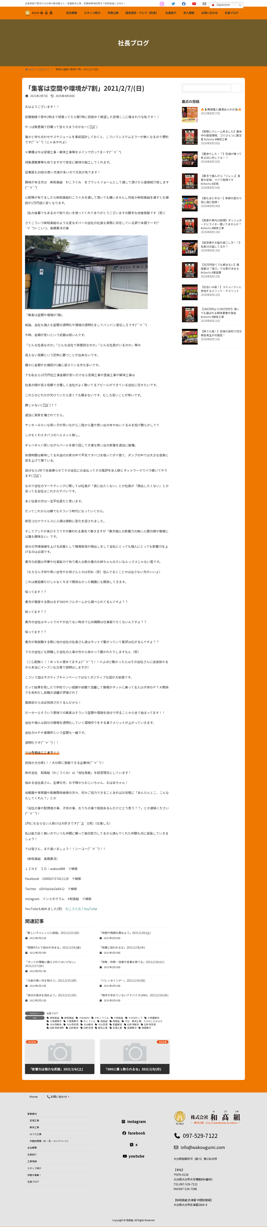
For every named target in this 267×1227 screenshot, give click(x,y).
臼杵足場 (88, 1027)
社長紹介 (32, 1154)
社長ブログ (52, 1013)
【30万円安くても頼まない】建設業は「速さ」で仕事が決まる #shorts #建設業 (220, 268)
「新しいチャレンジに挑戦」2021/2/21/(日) (52, 933)
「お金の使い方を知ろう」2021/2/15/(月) (50, 980)
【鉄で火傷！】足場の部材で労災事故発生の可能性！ (221, 333)
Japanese (222, 4)
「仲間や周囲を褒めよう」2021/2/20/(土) (125, 933)
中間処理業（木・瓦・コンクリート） (50, 1141)
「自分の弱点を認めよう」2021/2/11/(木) (50, 995)
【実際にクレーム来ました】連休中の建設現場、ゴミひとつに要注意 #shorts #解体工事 (221, 135)
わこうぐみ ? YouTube (81, 908)
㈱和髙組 (69, 1017)
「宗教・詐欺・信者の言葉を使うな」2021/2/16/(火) (131, 962)
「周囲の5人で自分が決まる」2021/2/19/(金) (53, 947)
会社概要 (32, 1147)
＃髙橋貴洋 (72, 1021)
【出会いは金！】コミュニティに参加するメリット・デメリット (221, 289)
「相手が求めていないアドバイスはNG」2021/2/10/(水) (133, 995)
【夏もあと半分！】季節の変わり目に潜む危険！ (221, 200)
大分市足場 (72, 1024)
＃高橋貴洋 (56, 1021)
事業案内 (32, 1113)
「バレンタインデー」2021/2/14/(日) (122, 980)
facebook (136, 1133)
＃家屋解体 (153, 1017)
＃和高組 (118, 1017)
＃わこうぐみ (102, 1017)
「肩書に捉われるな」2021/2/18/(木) (122, 947)
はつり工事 (35, 1134)
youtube (136, 1156)
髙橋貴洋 (146, 1027)
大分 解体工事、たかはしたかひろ (143, 1021)
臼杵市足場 (150, 1024)
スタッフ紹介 (34, 1168)
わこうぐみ (89, 1021)
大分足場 (103, 1024)
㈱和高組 (54, 1017)
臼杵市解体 (133, 1024)
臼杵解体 (73, 1027)
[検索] (237, 88)
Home (34, 1097)
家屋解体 (117, 1024)
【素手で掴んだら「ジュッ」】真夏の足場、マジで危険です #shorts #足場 (220, 180)
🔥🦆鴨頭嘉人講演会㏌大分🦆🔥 (221, 109)
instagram (136, 1121)
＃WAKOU (84, 1017)
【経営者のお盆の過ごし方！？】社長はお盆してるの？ (221, 244)
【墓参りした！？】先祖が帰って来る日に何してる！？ (221, 156)
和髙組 (116, 1021)
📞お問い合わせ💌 (58, 1097)
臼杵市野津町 (57, 1027)
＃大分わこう (135, 1017)
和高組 (104, 1021)
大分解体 (88, 1024)
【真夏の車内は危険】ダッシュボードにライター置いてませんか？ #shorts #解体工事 (221, 224)
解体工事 (103, 1027)
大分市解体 (56, 1024)
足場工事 (117, 1027)
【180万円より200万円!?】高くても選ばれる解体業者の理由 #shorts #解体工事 (220, 313)
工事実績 (32, 1161)
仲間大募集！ (34, 1175)
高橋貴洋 (132, 1027)
